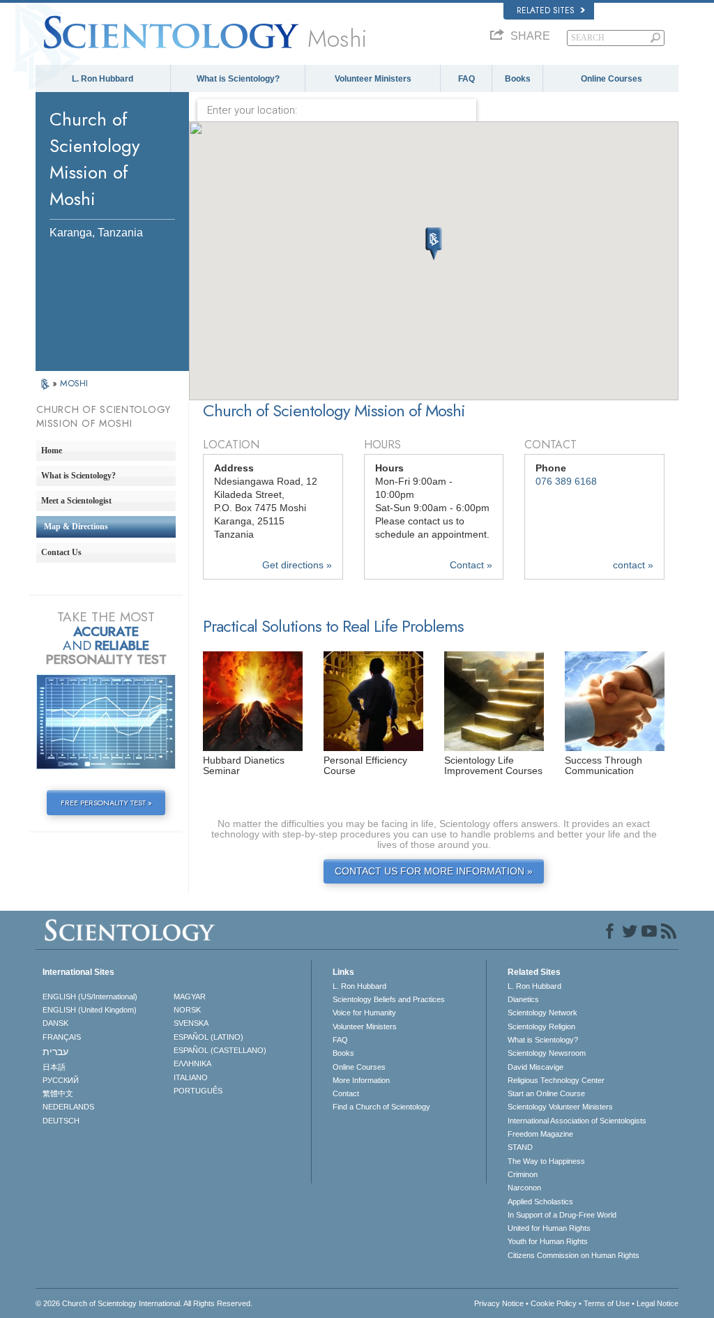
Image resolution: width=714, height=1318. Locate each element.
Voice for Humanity (364, 1012)
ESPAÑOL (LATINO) (208, 1037)
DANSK (55, 1023)
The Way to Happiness (546, 1161)
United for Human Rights (549, 1228)
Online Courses (611, 79)
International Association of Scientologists (577, 1120)
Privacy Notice (499, 1303)
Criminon (523, 1174)
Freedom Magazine (540, 1134)
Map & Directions (76, 526)
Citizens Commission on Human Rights (573, 1255)
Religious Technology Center (556, 1080)
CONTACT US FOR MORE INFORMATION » (434, 871)
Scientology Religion (541, 1026)
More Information (361, 1080)
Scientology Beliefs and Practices (389, 999)
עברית (55, 1051)
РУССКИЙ (61, 1080)
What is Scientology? (238, 79)
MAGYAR (190, 996)
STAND (520, 1147)
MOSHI (74, 383)
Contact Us (61, 552)
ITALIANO (191, 1077)
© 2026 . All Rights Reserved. (144, 1303)
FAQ (466, 79)
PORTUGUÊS (198, 1090)
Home (51, 450)
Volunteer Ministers (373, 79)
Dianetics (523, 999)
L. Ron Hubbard (102, 79)
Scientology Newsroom (547, 1053)
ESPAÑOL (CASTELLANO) (220, 1050)
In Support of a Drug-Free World (562, 1215)
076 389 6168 (566, 481)
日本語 (54, 1067)
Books (518, 79)
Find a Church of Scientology (381, 1107)
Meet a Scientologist (76, 501)
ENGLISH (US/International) (90, 996)
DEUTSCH (61, 1120)
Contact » (471, 565)
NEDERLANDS (68, 1107)
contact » (633, 565)
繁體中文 (58, 1093)
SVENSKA (191, 1023)
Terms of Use (607, 1303)
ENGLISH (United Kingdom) (90, 1010)
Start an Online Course (546, 1093)
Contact (346, 1093)
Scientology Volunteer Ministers (560, 1107)
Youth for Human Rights (548, 1241)
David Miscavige (535, 1067)
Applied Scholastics (540, 1201)
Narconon (524, 1187)
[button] (434, 244)
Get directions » (297, 565)
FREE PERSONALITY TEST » (106, 802)
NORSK (187, 1010)
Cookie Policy (554, 1303)
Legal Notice (657, 1303)
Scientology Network (542, 1012)
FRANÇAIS (62, 1037)
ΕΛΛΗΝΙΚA (192, 1063)
